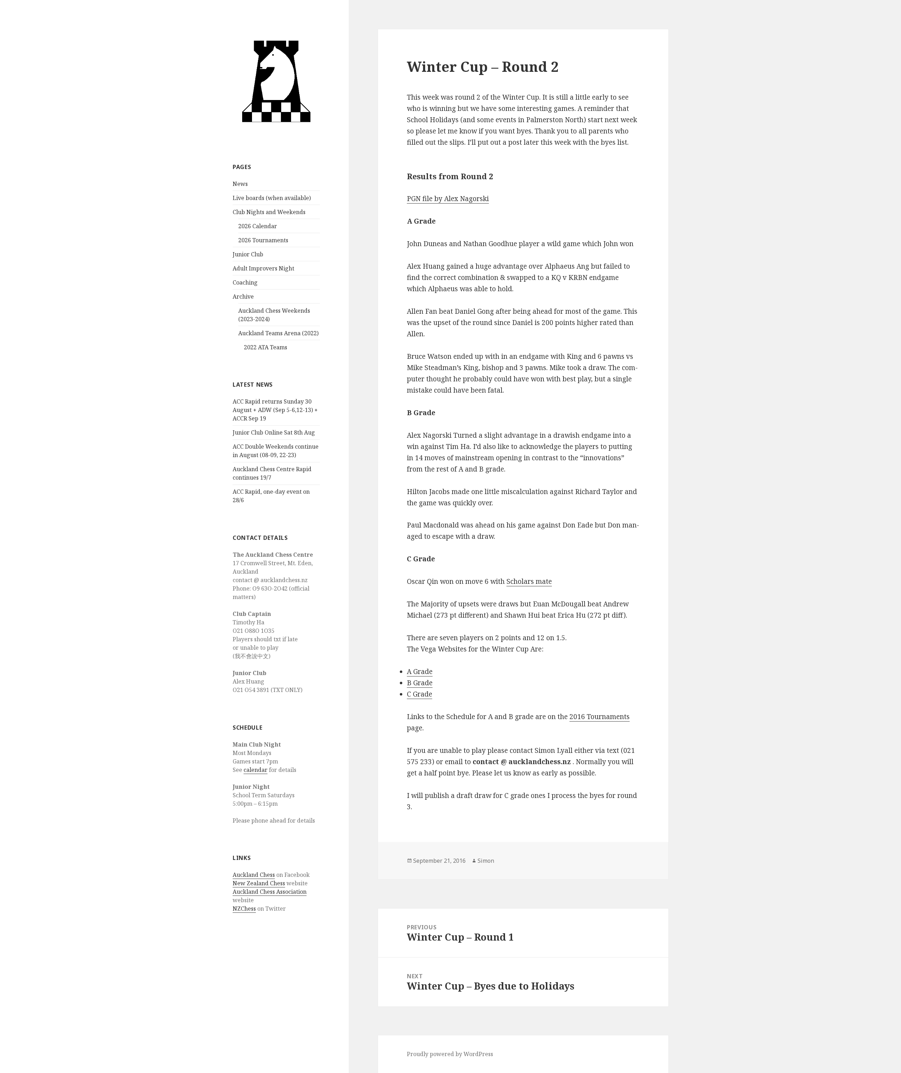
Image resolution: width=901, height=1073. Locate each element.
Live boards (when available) (272, 198)
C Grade (419, 694)
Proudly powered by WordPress (450, 1054)
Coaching (245, 282)
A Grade (420, 671)
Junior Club (248, 254)
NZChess (244, 908)
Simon (486, 861)
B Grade (420, 682)
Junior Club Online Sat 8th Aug (274, 432)
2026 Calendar (257, 226)
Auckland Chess (254, 875)
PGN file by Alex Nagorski (448, 198)
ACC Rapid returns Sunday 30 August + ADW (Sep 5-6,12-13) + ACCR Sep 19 (275, 410)
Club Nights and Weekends (269, 212)
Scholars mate (529, 581)
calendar (255, 770)
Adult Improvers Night (263, 268)
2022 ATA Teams (265, 347)
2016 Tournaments (599, 716)
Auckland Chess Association (270, 892)
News (240, 184)
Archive (243, 296)
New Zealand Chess (259, 883)
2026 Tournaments (263, 240)
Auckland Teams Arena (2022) (278, 333)
